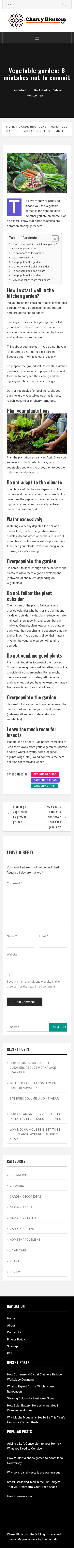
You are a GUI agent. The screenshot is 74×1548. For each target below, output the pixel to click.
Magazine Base (28, 1539)
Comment (14, 883)
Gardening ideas (45, 780)
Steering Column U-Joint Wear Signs (34, 1101)
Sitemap (12, 1346)
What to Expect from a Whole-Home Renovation (35, 1086)
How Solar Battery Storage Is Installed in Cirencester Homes (35, 1116)
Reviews (16, 1272)
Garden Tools (21, 1207)
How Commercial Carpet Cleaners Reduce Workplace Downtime (33, 1067)
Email (43, 936)
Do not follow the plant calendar (30, 266)
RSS (9, 1353)
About (11, 1325)
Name (12, 936)
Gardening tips (44, 786)
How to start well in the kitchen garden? (35, 244)
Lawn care (18, 1250)
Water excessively (22, 257)
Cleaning (17, 1185)
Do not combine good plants (28, 270)
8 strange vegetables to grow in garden (20, 814)
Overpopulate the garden (26, 262)
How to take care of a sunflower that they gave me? (53, 817)
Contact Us (14, 1332)
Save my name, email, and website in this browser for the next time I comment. (33, 984)
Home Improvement (25, 1239)
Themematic (50, 1539)
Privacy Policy (16, 1339)
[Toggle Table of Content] (53, 238)
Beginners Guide (45, 774)
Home (11, 1318)
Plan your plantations (24, 248)
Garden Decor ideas (26, 1196)
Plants (16, 1261)
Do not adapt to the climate (28, 252)
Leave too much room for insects (31, 279)
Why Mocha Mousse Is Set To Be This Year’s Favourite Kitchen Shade (35, 1134)
